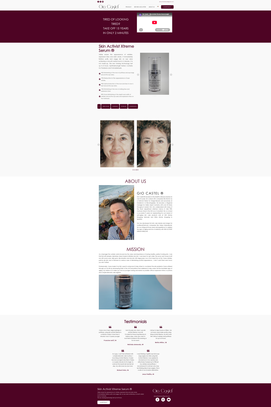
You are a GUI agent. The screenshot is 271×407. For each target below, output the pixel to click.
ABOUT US (152, 7)
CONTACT (167, 7)
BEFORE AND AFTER (140, 7)
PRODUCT (128, 7)
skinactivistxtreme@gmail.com (166, 1)
